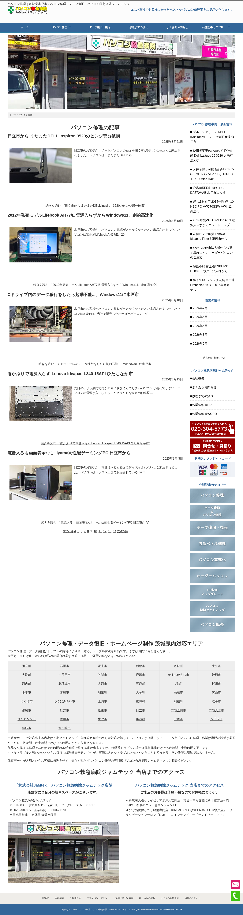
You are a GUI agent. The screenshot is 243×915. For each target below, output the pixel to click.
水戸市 (102, 719)
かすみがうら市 (178, 674)
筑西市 (216, 692)
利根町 (178, 701)
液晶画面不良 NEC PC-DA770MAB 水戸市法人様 (207, 190)
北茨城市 (64, 683)
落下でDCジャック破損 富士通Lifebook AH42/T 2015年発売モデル (212, 284)
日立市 (140, 710)
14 (114, 531)
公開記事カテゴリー (214, 27)
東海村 (140, 701)
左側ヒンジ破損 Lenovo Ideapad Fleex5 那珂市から (208, 236)
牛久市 (216, 666)
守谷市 (178, 719)
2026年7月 (199, 308)
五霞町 (140, 683)
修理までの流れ (138, 27)
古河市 (102, 683)
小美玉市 (64, 674)
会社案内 (59, 898)
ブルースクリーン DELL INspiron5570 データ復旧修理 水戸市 (212, 136)
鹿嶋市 (140, 674)
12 (105, 531)
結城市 (26, 728)
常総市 (64, 692)
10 (95, 531)
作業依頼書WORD (204, 413)
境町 (178, 683)
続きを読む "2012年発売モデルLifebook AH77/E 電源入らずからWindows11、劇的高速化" (95, 284)
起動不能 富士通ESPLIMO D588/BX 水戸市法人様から (209, 269)
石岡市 (64, 666)
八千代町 (216, 719)
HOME (45, 898)
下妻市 (26, 692)
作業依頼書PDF (203, 404)
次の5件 (122, 531)
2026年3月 (199, 334)
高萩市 (178, 692)
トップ (12, 115)
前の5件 (68, 531)
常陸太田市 (178, 710)
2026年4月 (199, 326)
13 (109, 531)
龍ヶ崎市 (64, 728)
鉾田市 (64, 719)
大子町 (140, 692)
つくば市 (27, 701)
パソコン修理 (59, 27)
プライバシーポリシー (98, 898)
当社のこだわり (193, 898)
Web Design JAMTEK (172, 909)
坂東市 (102, 710)
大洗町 (26, 674)
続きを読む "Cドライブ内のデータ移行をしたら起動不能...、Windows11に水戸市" (95, 364)
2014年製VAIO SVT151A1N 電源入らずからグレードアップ (212, 223)
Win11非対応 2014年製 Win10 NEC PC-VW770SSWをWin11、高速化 (212, 206)
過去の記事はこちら (215, 357)
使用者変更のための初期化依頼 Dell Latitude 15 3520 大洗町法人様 (211, 155)
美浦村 (140, 719)
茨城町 (178, 666)
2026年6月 (199, 317)
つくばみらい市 (64, 701)
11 (100, 531)
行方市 (64, 710)
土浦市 (102, 701)
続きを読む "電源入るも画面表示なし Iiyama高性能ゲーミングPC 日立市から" (95, 522)
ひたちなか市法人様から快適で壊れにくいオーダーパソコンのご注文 (211, 252)
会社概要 (198, 378)
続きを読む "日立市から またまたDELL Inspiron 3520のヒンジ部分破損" (95, 205)
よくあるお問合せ (177, 27)
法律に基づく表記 (124, 898)
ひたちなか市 (26, 719)
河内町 (26, 683)
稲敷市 (140, 666)
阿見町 (26, 666)
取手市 (216, 701)
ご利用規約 (75, 898)
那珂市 (26, 710)
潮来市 (102, 666)
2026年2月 (199, 343)
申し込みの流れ (147, 898)
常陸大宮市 (216, 710)
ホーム (25, 27)
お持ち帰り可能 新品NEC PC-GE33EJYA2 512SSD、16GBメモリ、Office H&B (212, 174)
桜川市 (216, 683)
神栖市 (216, 674)
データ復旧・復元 (99, 27)
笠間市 (102, 674)
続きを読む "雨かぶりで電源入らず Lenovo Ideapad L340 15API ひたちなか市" (95, 443)
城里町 (102, 692)
